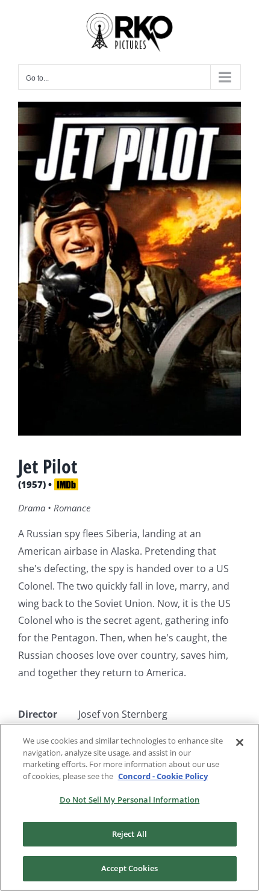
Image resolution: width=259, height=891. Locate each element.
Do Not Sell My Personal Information (130, 799)
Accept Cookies (129, 868)
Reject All (129, 833)
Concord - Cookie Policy (163, 776)
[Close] (239, 742)
